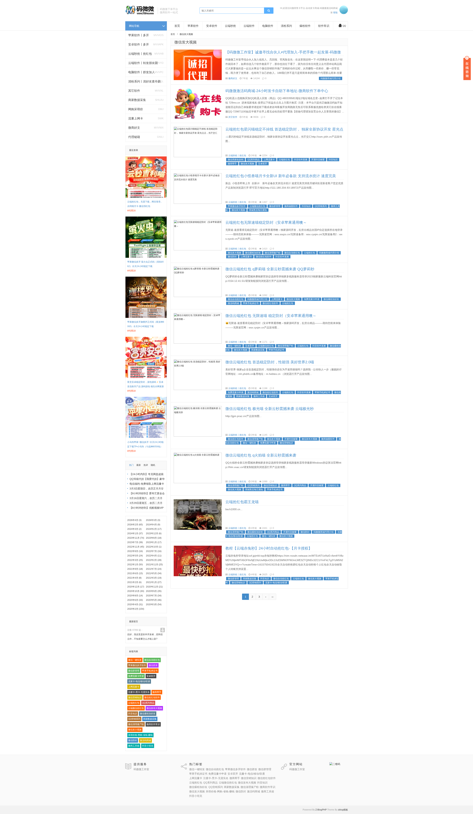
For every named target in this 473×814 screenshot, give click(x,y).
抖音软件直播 (300, 159)
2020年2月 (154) (135, 609)
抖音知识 (132, 713)
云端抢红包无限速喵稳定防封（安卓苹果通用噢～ (266, 222)
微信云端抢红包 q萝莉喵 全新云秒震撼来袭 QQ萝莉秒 (269, 269)
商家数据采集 (137, 100)
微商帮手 (156, 692)
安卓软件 (211, 25)
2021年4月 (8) (134, 578)
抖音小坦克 (147, 745)
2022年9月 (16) (135, 551)
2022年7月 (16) (153, 551)
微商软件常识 (153, 724)
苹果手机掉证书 (150, 670)
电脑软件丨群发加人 (141, 72)
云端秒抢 (230, 25)
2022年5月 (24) (135, 555)
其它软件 (134, 90)
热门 (131, 465)
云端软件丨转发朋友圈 (143, 63)
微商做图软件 (291, 206)
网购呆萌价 (135, 109)
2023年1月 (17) (153, 542)
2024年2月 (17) (153, 529)
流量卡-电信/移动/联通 (139, 681)
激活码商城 (145, 740)
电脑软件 (267, 25)
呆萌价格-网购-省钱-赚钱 (140, 735)
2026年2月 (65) (135, 524)
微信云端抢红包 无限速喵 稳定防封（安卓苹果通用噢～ (270, 316)
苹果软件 (193, 25)
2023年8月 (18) (153, 538)
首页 (177, 25)
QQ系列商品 (148, 703)
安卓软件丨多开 (138, 44)
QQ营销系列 (134, 719)
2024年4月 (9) (153, 524)
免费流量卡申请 (136, 676)
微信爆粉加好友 (147, 713)
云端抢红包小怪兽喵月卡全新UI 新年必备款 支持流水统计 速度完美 (280, 176)
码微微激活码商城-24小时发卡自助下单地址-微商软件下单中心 (276, 91)
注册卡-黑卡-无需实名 (139, 692)
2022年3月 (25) (135, 560)
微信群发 (153, 665)
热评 (146, 465)
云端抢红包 (133, 703)
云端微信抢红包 (136, 708)
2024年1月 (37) (135, 533)
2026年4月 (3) (134, 520)
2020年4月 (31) (135, 604)
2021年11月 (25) (154, 564)
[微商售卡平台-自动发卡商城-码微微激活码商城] (140, 14)
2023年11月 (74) (135, 538)
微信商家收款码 (235, 159)
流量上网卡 (135, 118)
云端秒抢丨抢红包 (140, 53)
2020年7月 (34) (153, 595)
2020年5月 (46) (153, 600)
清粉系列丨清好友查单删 (144, 81)
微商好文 (134, 127)
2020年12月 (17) (135, 586)
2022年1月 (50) (135, 564)
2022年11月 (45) (135, 547)
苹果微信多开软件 (137, 665)
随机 (153, 465)
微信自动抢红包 (152, 660)
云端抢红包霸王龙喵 (242, 502)
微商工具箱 (133, 745)
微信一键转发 (135, 660)
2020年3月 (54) (153, 604)
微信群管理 (133, 670)
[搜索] (268, 11)
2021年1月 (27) (153, 582)
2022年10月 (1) (153, 547)
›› (272, 596)
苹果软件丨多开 (138, 35)
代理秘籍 (134, 137)
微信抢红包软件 (152, 697)
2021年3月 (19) (153, 578)
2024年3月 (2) (134, 529)
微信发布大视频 (154, 708)
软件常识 (323, 25)
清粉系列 (286, 25)
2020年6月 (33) (135, 600)
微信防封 (132, 740)
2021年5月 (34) (153, 573)
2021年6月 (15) (135, 573)
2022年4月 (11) (153, 555)
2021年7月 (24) (153, 569)
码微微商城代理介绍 (331, 78)
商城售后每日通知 (258, 210)
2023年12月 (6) (153, 533)
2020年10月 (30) (135, 591)
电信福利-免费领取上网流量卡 (147, 483)
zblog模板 (343, 809)
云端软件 (249, 25)
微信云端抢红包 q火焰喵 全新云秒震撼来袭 (260, 455)
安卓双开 (151, 676)
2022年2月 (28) (153, 560)
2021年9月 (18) (135, 569)
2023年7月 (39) (135, 542)
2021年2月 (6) (134, 582)
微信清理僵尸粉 (136, 724)
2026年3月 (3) (153, 520)
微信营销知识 (135, 697)
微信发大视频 (135, 729)
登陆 (335, 12)
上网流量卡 (133, 686)
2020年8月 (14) (135, 595)
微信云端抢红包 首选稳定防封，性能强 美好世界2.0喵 (269, 362)
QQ (344, 26)
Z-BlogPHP (321, 809)
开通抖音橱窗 (318, 159)
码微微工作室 (141, 769)
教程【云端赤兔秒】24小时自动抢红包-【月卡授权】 (268, 548)
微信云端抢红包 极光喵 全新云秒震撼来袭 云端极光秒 (269, 409)
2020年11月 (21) (154, 586)
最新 (138, 465)
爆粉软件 (305, 25)
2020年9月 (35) (153, 591)
